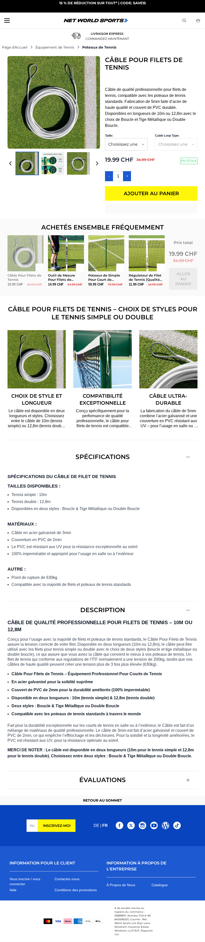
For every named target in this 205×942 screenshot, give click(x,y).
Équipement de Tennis (55, 47)
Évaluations (102, 780)
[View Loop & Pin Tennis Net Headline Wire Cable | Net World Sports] (78, 163)
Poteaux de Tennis (99, 47)
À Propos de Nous (120, 885)
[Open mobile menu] (7, 20)
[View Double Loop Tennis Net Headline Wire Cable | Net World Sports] (27, 163)
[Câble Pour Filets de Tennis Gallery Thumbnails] (54, 163)
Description (102, 610)
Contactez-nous (67, 879)
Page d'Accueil (15, 47)
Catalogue (160, 885)
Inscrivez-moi (56, 825)
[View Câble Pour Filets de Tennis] (52, 163)
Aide (13, 890)
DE (96, 825)
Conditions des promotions (75, 890)
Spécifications (103, 456)
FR (105, 825)
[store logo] (96, 20)
